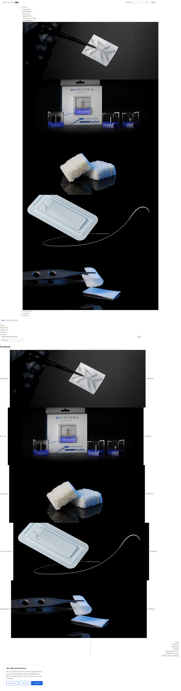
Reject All (24, 683)
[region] (24, 676)
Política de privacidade (170, 656)
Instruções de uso (172, 651)
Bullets (26, 14)
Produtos (27, 9)
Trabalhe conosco (172, 653)
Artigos (26, 316)
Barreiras (27, 12)
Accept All (36, 683)
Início (25, 7)
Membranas (28, 21)
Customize (12, 683)
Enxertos (27, 16)
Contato (26, 313)
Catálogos (27, 311)
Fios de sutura (29, 18)
